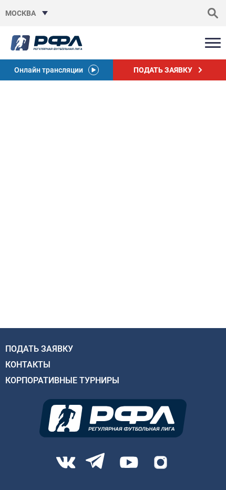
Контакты (27, 365)
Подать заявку (39, 349)
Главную (19, 199)
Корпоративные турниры (62, 380)
